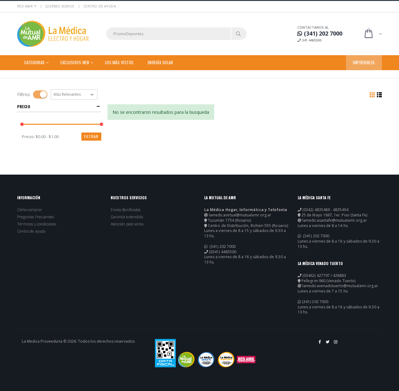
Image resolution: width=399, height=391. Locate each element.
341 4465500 (311, 40)
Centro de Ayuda (99, 6)
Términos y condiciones (36, 224)
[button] (372, 33)
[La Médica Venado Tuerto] (226, 359)
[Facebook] (320, 344)
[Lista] (379, 94)
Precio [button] (24, 106)
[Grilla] (372, 94)
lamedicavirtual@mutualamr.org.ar (240, 215)
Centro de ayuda (31, 231)
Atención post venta (127, 224)
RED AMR (25, 6)
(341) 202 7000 (222, 246)
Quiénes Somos (59, 6)
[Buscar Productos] (238, 34)
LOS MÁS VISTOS (119, 62)
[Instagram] (336, 344)
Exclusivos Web (74, 62)
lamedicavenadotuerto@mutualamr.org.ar (340, 285)
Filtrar (91, 136)
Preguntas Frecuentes (35, 217)
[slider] (22, 124)
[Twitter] (328, 344)
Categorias (34, 62)
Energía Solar (160, 62)
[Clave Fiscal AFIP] (165, 353)
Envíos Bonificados (126, 209)
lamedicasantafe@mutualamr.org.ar (334, 220)
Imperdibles (364, 62)
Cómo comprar (29, 209)
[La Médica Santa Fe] (206, 359)
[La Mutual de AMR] (186, 359)
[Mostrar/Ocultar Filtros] (40, 94)
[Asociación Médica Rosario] (246, 359)
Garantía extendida (127, 217)
